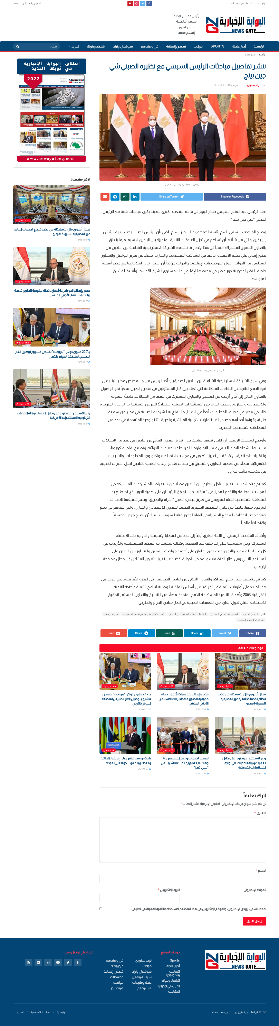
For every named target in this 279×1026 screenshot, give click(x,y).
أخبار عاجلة (239, 46)
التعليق (260, 813)
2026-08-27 (258, 709)
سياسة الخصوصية (245, 3)
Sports (217, 46)
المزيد (75, 46)
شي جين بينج (111, 614)
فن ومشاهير (149, 46)
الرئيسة (262, 54)
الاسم (260, 870)
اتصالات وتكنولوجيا (173, 973)
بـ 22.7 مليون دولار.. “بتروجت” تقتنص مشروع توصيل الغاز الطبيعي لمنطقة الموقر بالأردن (126, 698)
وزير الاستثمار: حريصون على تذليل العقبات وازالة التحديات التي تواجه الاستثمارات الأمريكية (244, 762)
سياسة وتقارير (142, 977)
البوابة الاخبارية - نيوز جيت (245, 1012)
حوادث (198, 46)
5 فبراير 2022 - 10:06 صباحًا (226, 85)
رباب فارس (253, 85)
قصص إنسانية (176, 46)
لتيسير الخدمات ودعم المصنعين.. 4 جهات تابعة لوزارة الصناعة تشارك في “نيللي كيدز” (184, 762)
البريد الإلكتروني (168, 890)
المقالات (174, 991)
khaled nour (218, 1012)
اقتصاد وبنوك (96, 46)
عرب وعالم (144, 988)
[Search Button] (16, 46)
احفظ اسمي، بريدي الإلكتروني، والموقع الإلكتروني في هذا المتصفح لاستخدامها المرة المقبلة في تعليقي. (198, 909)
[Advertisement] (87, 23)
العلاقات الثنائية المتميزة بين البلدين (187, 614)
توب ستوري (108, 750)
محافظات (116, 977)
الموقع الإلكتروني (255, 890)
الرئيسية (262, 3)
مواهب (118, 982)
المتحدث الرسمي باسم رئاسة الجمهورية (143, 614)
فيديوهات (116, 966)
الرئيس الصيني (250, 614)
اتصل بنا (230, 3)
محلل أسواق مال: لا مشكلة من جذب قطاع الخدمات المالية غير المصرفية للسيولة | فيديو (242, 698)
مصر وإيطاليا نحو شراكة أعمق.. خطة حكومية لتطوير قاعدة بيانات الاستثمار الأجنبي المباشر (184, 698)
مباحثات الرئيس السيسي (250, 620)
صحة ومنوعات (142, 982)
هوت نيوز (116, 988)
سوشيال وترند (123, 46)
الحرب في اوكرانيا (169, 986)
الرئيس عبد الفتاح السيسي (224, 614)
